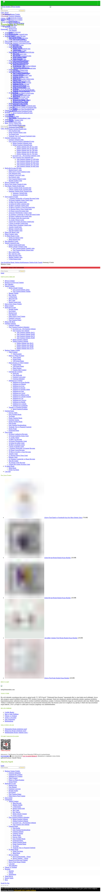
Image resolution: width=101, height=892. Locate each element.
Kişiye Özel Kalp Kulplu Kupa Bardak (57, 678)
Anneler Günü (13, 454)
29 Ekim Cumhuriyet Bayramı (18, 434)
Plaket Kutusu (17, 368)
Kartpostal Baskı (14, 430)
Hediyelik (16, 373)
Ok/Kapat (17, 890)
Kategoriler (4, 29)
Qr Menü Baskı (9, 466)
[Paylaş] (3, 885)
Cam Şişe (8, 471)
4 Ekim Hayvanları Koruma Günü (19, 464)
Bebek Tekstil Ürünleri (16, 288)
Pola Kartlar (12, 423)
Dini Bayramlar (13, 461)
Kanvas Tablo (13, 413)
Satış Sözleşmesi (10, 719)
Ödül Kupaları (17, 354)
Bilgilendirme (9, 721)
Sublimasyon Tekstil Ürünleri (22, 396)
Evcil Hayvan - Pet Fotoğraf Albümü (24, 329)
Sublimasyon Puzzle (19, 388)
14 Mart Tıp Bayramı (15, 439)
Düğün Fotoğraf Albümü (20, 341)
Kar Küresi (12, 311)
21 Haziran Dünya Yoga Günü (18, 455)
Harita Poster (13, 429)
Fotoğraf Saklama (10, 323)
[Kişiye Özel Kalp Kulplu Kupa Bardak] (25, 678)
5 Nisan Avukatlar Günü (16, 446)
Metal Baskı (12, 468)
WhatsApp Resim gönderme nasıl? (15, 731)
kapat (2, 273)
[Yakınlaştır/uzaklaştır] (7, 885)
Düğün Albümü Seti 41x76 (25, 348)
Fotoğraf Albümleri (19, 379)
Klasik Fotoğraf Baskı (15, 421)
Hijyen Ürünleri (10, 281)
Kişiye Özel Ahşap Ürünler (13, 304)
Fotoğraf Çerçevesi (15, 318)
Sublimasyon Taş (18, 398)
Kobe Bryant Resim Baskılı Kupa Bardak (58, 558)
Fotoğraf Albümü (14, 325)
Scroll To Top (5, 883)
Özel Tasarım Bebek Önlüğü (21, 291)
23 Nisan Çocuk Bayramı (17, 450)
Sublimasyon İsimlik (19, 402)
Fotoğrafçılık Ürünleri (15, 372)
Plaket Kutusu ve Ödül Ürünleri (19, 363)
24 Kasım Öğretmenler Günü (18, 441)
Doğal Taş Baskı (14, 470)
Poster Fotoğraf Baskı (15, 418)
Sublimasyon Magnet (19, 384)
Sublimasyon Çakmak (19, 404)
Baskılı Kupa (13, 313)
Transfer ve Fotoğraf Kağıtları (18, 407)
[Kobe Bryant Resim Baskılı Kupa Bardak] (25, 558)
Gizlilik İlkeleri (9, 712)
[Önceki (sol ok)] (1, 887)
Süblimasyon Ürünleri (15, 380)
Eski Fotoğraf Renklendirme (17, 425)
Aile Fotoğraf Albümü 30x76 (26, 336)
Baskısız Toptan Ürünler (12, 350)
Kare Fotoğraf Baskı (15, 414)
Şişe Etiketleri (9, 284)
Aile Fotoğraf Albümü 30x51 (26, 332)
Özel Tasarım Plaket (15, 320)
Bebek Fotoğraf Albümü (20, 339)
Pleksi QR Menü (10, 322)
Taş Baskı (12, 416)
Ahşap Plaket (17, 357)
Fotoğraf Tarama (14, 420)
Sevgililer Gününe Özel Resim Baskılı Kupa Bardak (61, 638)
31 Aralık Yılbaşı (14, 437)
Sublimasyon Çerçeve (19, 400)
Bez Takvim (12, 295)
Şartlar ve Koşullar (10, 717)
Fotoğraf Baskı (9, 411)
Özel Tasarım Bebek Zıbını (21, 289)
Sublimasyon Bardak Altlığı (21, 389)
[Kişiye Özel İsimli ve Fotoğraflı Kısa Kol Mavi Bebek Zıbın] (25, 517)
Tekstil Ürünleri (9, 286)
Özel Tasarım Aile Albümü (21, 331)
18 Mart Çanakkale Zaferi (17, 445)
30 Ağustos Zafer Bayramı (17, 462)
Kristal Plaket (17, 359)
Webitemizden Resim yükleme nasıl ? (16, 732)
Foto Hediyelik (17, 375)
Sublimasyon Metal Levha (21, 395)
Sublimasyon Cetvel (19, 393)
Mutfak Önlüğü (13, 293)
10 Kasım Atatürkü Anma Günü (19, 436)
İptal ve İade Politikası (12, 714)
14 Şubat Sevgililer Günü (16, 443)
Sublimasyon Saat (18, 391)
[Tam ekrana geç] (5, 885)
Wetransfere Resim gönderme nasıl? (16, 729)
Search (22, 10)
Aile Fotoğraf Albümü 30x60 (26, 334)
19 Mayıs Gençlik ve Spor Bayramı (20, 452)
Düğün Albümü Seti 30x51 (25, 343)
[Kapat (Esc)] (1, 885)
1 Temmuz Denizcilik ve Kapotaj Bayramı (22, 448)
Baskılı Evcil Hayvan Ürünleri (14, 282)
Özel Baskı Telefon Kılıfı (15, 262)
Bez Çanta (12, 300)
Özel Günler (8, 432)
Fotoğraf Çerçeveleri (19, 377)
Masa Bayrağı (13, 298)
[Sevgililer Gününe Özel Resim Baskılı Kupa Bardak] (25, 638)
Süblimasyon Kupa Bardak (21, 382)
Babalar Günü (13, 457)
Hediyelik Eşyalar (10, 307)
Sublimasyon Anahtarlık (20, 405)
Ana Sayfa (4, 262)
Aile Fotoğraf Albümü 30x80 (26, 338)
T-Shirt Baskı (13, 297)
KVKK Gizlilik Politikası (28, 890)
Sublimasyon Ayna (18, 386)
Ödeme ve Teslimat (11, 716)
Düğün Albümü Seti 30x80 (25, 347)
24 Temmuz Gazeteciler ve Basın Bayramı (22, 459)
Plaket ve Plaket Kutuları (16, 355)
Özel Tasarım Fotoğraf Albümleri (19, 327)
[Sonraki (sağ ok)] (3, 887)
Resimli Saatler (13, 309)
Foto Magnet (13, 314)
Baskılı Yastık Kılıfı (15, 302)
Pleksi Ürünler (9, 306)
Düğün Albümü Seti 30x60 (25, 345)
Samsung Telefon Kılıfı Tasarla (32, 262)
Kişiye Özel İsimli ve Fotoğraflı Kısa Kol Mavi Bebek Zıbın (63, 517)
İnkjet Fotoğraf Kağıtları (20, 409)
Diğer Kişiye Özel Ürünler (17, 316)
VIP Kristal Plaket (18, 361)
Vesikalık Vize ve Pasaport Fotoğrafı (20, 427)
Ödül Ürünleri (13, 352)
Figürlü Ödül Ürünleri (19, 370)
